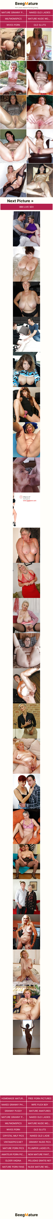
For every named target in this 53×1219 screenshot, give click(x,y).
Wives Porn (13, 25)
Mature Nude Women (40, 18)
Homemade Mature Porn (13, 1098)
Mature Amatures (40, 1110)
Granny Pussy (13, 1110)
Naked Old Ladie (40, 1135)
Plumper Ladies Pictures (40, 1148)
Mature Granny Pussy (13, 12)
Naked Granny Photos (13, 1104)
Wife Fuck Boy (39, 1104)
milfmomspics (13, 18)
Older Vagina (13, 1160)
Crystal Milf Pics (13, 1135)
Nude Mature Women (40, 1166)
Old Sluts (40, 25)
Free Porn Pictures (39, 1098)
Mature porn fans (13, 1166)
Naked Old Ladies (39, 12)
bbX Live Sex (26, 206)
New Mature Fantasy (40, 1154)
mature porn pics (13, 1148)
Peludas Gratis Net (39, 1160)
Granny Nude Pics (40, 1142)
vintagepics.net (13, 1142)
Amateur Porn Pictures (13, 1154)
